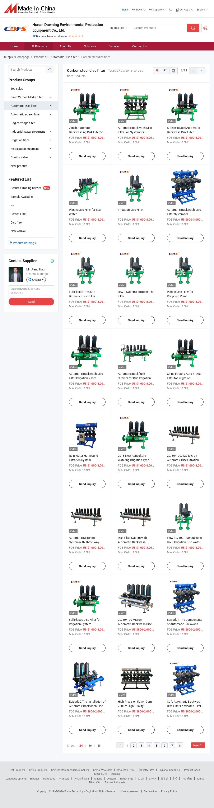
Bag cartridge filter (23, 123)
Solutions (90, 46)
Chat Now (37, 279)
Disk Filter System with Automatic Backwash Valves (132, 542)
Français (64, 778)
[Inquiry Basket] (171, 9)
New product (19, 166)
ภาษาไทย (187, 778)
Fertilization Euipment (25, 149)
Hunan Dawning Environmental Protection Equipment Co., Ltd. (67, 27)
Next (196, 745)
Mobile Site (100, 773)
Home (14, 46)
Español (34, 778)
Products (41, 46)
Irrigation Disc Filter (130, 210)
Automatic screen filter (25, 114)
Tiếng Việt (95, 782)
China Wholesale (102, 770)
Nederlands (126, 778)
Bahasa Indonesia (115, 782)
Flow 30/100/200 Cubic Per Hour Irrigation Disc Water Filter (185, 542)
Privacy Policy (169, 791)
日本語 (164, 778)
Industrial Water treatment (28, 131)
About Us (65, 46)
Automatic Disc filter (24, 106)
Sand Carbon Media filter (27, 97)
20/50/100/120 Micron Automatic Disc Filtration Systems (183, 460)
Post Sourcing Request (205, 28)
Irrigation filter (20, 140)
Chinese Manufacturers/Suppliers (70, 770)
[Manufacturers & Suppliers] (31, 8)
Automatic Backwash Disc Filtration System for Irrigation (135, 132)
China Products (38, 770)
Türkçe (200, 778)
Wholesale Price (126, 770)
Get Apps (184, 9)
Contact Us (139, 46)
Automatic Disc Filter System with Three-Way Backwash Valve (84, 542)
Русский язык (81, 778)
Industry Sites (146, 770)
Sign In (125, 9)
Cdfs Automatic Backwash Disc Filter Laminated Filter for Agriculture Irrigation (184, 705)
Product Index (192, 770)
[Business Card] (52, 261)
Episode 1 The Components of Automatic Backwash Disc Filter (184, 624)
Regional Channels (169, 770)
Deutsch (111, 778)
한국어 (152, 778)
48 (99, 745)
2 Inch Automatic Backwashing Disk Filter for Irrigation (86, 132)
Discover (114, 46)
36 (90, 745)
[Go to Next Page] (201, 70)
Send (31, 302)
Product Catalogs (24, 243)
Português (49, 778)
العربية (141, 778)
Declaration (150, 791)
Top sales (17, 88)
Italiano (98, 778)
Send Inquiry (87, 156)
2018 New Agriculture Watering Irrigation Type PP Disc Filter (135, 460)
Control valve (19, 157)
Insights (115, 773)
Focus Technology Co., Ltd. (79, 791)
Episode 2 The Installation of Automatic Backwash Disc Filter (87, 705)
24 (81, 745)
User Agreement (130, 791)
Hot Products (17, 770)
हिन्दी (175, 778)
